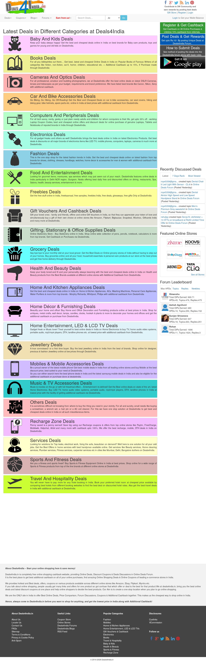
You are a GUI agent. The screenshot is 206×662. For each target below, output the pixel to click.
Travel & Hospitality (112, 640)
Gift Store (171, 12)
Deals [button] (7, 17)
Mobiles (107, 622)
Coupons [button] (20, 17)
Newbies (196, 288)
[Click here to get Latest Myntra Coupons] (192, 254)
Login (190, 12)
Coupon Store (64, 619)
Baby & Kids (109, 643)
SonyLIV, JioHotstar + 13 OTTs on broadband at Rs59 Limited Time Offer (182, 219)
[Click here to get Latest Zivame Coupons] (174, 242)
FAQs (14, 628)
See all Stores (197, 274)
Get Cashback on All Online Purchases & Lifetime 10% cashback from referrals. (183, 28)
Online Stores (63, 622)
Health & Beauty (111, 646)
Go (123, 17)
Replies (184, 288)
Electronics (108, 634)
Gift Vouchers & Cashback (115, 631)
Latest (165, 175)
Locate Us (16, 622)
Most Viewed (194, 175)
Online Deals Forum (189, 198)
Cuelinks (153, 619)
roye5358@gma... (169, 181)
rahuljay (164, 216)
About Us (16, 619)
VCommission (155, 622)
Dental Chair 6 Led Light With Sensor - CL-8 (182, 183)
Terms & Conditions (21, 634)
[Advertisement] (182, 116)
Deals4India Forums (67, 625)
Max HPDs (166, 288)
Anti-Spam (17, 640)
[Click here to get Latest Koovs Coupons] (192, 242)
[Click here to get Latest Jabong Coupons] (174, 266)
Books (106, 637)
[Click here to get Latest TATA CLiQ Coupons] (192, 266)
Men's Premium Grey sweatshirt (179, 208)
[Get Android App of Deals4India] (182, 62)
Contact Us (17, 625)
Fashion (107, 619)
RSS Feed (62, 631)
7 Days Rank (178, 175)
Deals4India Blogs (66, 628)
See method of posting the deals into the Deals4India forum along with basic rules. (182, 51)
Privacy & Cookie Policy (23, 637)
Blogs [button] (33, 17)
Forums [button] (46, 17)
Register (182, 12)
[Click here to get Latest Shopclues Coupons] (174, 254)
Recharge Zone (110, 652)
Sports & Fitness (111, 649)
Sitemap (15, 631)
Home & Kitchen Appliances (116, 625)
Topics (176, 288)
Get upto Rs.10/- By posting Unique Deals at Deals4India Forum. (183, 40)
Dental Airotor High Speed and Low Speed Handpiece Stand (179, 195)
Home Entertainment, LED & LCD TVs (121, 628)
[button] (64, 18)
